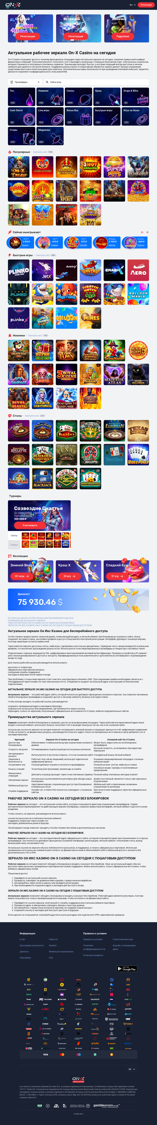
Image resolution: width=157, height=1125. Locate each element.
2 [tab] (76, 40)
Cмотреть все (44, 255)
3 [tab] (78, 40)
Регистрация (146, 5)
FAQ (51, 957)
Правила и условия (93, 939)
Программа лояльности (32, 945)
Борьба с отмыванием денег (124, 947)
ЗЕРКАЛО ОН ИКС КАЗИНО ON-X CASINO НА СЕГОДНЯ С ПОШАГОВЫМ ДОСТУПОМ (50, 625)
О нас (22, 939)
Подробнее (123, 36)
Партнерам (25, 957)
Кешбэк (53, 945)
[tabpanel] (30, 28)
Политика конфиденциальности (94, 947)
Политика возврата (93, 955)
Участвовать (30, 525)
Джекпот (24, 951)
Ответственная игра (123, 939)
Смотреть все (41, 152)
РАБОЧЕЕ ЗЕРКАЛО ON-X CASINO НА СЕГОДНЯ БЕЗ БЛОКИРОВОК (41, 623)
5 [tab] (83, 40)
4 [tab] (81, 40)
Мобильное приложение (61, 951)
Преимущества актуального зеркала (26, 620)
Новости (53, 939)
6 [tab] (85, 40)
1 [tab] (72, 40)
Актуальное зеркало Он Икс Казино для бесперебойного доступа (40, 618)
